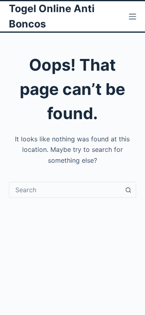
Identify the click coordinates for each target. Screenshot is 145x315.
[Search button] (128, 189)
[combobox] (65, 190)
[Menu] (132, 16)
